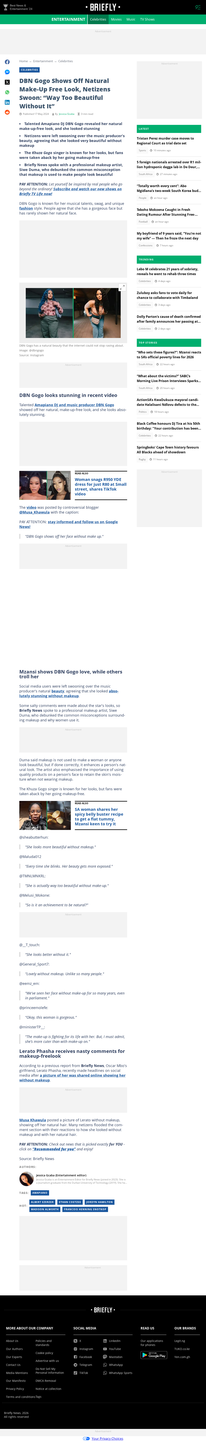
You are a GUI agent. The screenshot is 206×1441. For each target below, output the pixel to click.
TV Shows (147, 19)
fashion (26, 208)
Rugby (142, 459)
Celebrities (98, 19)
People (142, 198)
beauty (58, 691)
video (31, 507)
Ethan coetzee (70, 1202)
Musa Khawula (32, 1120)
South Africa (145, 174)
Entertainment (68, 19)
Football (143, 221)
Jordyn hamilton (99, 1202)
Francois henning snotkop (85, 1209)
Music (131, 19)
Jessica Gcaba (66, 114)
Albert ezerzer (42, 1202)
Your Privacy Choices (107, 1438)
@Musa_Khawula (34, 512)
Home (23, 61)
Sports (142, 150)
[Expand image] (122, 287)
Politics (143, 411)
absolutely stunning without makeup (68, 693)
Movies (116, 19)
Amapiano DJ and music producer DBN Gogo (74, 404)
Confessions (145, 245)
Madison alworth (45, 1209)
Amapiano (39, 1192)
